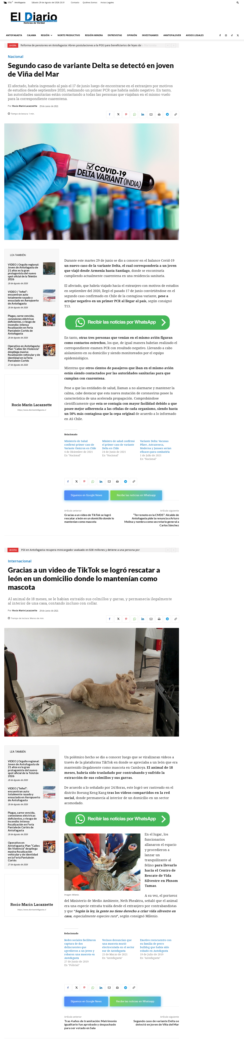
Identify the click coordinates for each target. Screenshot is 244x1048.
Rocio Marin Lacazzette (24, 106)
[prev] (168, 45)
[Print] (159, 114)
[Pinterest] (126, 114)
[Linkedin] (142, 114)
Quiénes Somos (90, 2)
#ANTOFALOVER (172, 35)
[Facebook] (220, 35)
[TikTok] (232, 35)
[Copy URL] (175, 114)
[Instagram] (226, 35)
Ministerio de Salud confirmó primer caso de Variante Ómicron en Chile (80, 445)
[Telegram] (167, 114)
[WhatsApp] (134, 114)
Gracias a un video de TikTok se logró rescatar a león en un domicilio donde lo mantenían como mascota (89, 518)
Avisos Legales (107, 2)
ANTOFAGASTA (14, 35)
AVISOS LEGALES (195, 35)
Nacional (15, 56)
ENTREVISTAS (115, 35)
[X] (237, 35)
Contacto (75, 2)
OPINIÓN (132, 35)
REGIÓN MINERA (94, 35)
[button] (237, 2)
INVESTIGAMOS (150, 35)
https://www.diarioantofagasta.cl (31, 410)
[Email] (150, 114)
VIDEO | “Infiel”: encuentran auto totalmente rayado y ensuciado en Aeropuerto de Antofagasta (23, 297)
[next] (173, 45)
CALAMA (31, 35)
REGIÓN (45, 35)
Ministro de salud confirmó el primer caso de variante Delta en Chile (118, 445)
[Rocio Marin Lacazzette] (31, 389)
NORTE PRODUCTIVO (69, 35)
